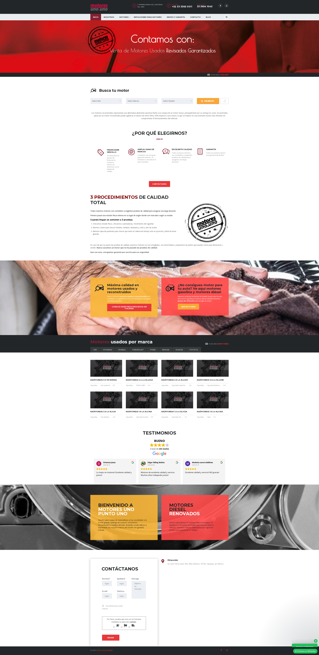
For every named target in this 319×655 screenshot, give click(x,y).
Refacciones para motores (148, 17)
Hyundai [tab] (107, 350)
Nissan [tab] (165, 350)
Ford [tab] (153, 350)
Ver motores (188, 307)
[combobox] (106, 101)
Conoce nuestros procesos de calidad (129, 308)
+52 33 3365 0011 (182, 6)
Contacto (195, 17)
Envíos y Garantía (176, 17)
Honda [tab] (122, 350)
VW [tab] (95, 350)
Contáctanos (159, 184)
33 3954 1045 (204, 6)
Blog (208, 17)
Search (209, 101)
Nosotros (109, 17)
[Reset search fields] (225, 101)
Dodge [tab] (179, 350)
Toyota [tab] (193, 350)
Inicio (95, 17)
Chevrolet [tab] (138, 350)
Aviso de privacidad (104, 650)
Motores (124, 17)
